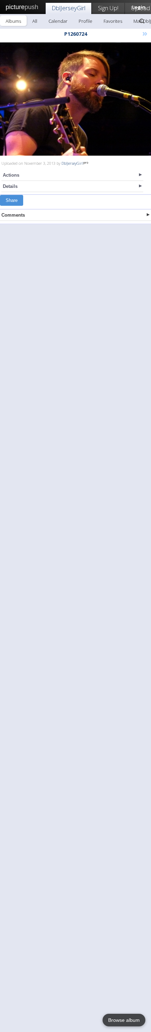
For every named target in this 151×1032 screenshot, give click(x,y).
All (34, 21)
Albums (13, 21)
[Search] (141, 21)
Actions (11, 175)
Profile (85, 21)
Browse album (124, 1020)
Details (10, 186)
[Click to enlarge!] (75, 99)
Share (12, 200)
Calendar (57, 21)
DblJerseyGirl (68, 8)
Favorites (113, 21)
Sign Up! (108, 8)
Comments (13, 215)
